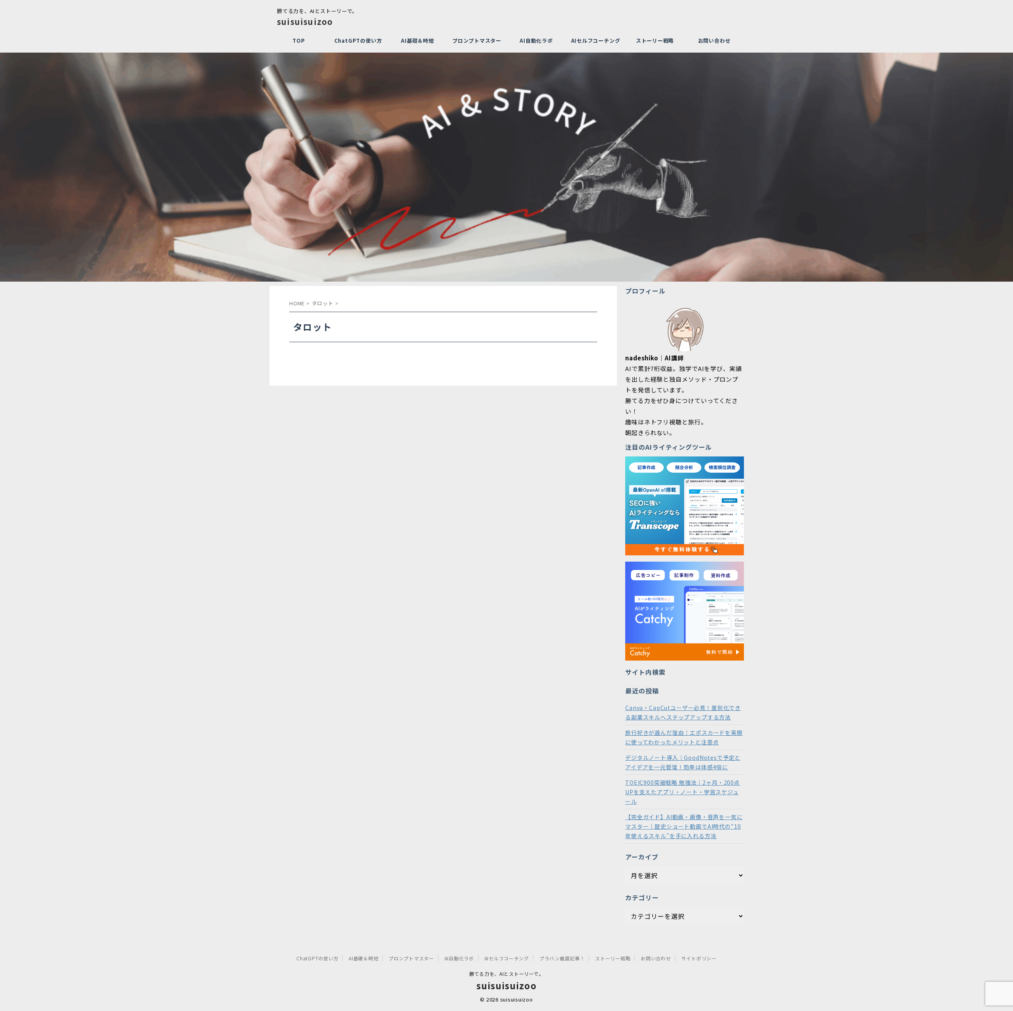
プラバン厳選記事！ (562, 958)
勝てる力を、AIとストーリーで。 (506, 973)
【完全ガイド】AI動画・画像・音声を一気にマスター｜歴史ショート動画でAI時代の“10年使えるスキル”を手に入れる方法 (684, 826)
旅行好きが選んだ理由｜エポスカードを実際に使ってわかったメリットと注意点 (684, 737)
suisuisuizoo (305, 21)
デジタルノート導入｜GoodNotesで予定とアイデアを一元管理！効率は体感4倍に (682, 762)
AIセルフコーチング (595, 40)
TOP (298, 40)
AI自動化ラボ (536, 40)
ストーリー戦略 (655, 40)
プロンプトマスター (476, 40)
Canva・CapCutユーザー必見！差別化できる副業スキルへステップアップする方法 (683, 712)
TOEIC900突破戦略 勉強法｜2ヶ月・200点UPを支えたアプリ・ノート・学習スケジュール (682, 791)
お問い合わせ (714, 40)
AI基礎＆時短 (417, 40)
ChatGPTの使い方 (358, 40)
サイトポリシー (699, 958)
